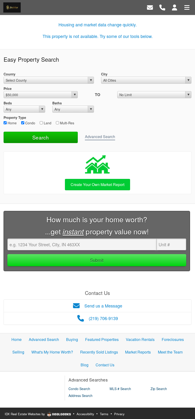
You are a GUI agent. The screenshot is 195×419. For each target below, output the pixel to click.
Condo (29, 123)
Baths (57, 103)
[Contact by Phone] (162, 7)
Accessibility (85, 414)
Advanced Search (100, 136)
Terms (104, 414)
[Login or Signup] (174, 7)
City (104, 74)
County (9, 74)
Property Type (15, 117)
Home (12, 123)
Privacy (119, 414)
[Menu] (187, 7)
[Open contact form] (150, 7)
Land (47, 123)
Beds (8, 103)
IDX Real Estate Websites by (25, 414)
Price (8, 88)
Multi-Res (66, 123)
